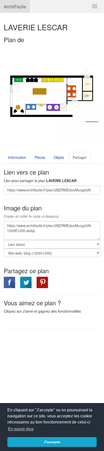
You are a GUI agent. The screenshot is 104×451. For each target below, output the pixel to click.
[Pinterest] (42, 282)
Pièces (40, 157)
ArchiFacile (15, 6)
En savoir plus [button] (21, 429)
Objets (59, 157)
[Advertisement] (46, 369)
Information (17, 157)
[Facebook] (9, 282)
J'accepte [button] (52, 442)
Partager (80, 157)
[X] (26, 282)
